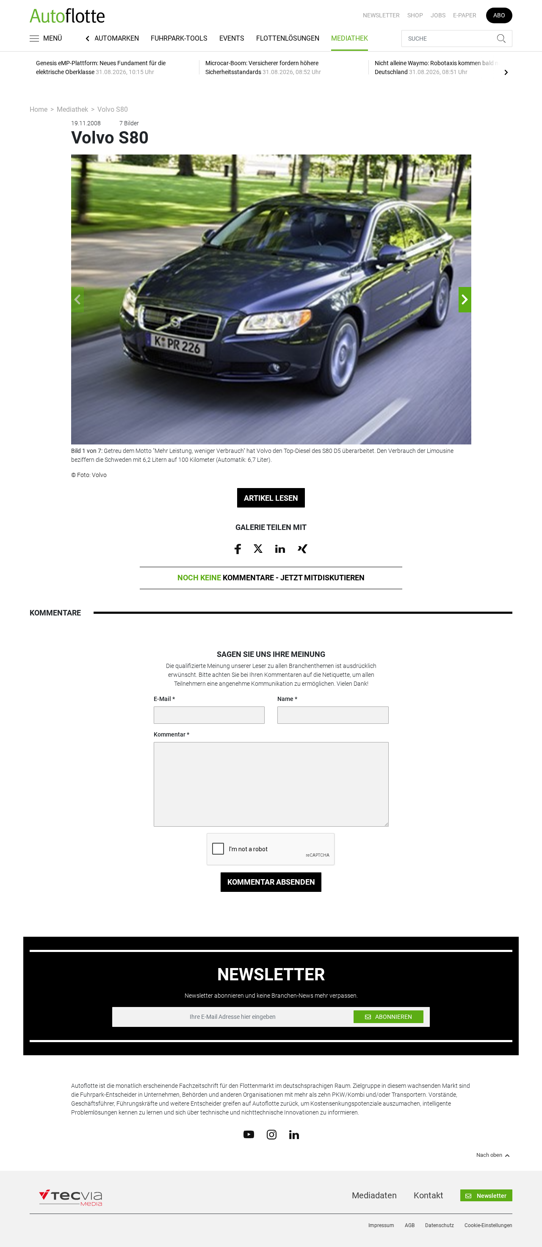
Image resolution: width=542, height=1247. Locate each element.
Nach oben (489, 1155)
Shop (415, 15)
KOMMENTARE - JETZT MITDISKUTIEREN (271, 577)
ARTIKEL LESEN (271, 498)
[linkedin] (294, 1134)
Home (38, 109)
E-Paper (464, 15)
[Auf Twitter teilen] (258, 548)
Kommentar (169, 734)
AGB (410, 1225)
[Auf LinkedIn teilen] (280, 548)
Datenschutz (439, 1225)
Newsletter (381, 15)
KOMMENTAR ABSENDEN (271, 881)
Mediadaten (374, 1195)
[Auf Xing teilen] (302, 548)
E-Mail (162, 698)
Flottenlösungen (287, 38)
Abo (499, 15)
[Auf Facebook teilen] (238, 548)
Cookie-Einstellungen (488, 1225)
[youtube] (248, 1134)
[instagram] (272, 1134)
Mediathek (349, 38)
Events (231, 38)
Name (285, 698)
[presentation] (506, 72)
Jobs (438, 15)
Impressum (381, 1225)
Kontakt (428, 1195)
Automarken (116, 38)
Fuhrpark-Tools (179, 38)
